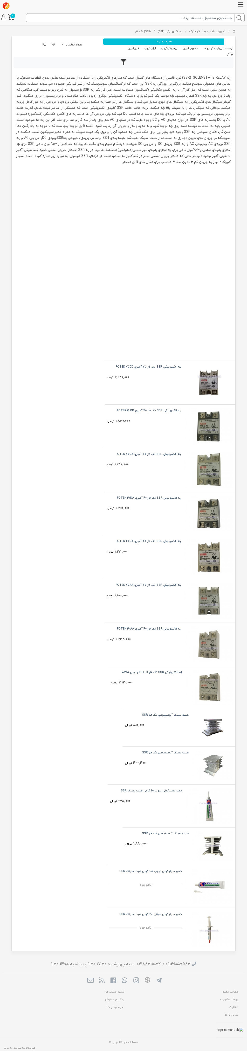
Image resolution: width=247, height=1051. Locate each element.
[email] (90, 980)
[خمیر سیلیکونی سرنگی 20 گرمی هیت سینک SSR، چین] (209, 929)
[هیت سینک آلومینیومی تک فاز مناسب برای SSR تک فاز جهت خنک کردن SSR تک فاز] (212, 765)
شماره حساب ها (114, 991)
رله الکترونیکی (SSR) (170, 31)
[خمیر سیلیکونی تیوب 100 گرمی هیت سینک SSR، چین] (209, 886)
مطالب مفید (230, 991)
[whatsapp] (125, 980)
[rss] (102, 980)
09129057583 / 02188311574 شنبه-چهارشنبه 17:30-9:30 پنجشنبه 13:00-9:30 (121, 964)
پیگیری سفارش (114, 999)
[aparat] (147, 980)
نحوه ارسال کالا (115, 1007)
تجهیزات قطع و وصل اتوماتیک (207, 31)
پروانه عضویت (229, 999)
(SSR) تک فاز (143, 31)
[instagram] (136, 980)
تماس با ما (231, 1014)
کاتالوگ (233, 1007)
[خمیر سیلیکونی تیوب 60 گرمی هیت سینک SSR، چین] (209, 806)
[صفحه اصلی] (234, 31)
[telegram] (159, 980)
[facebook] (113, 980)
